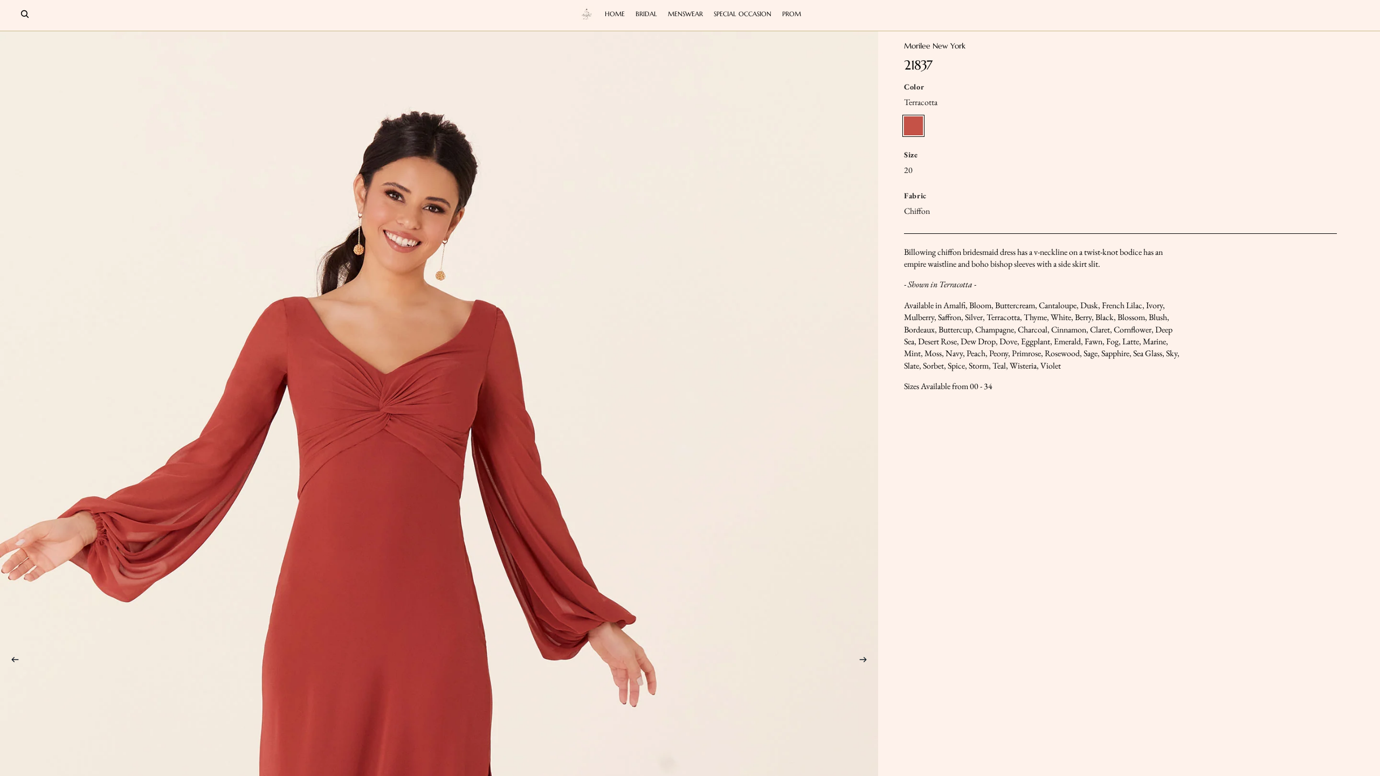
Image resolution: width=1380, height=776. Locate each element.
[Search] (25, 14)
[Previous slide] (12, 661)
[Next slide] (866, 661)
